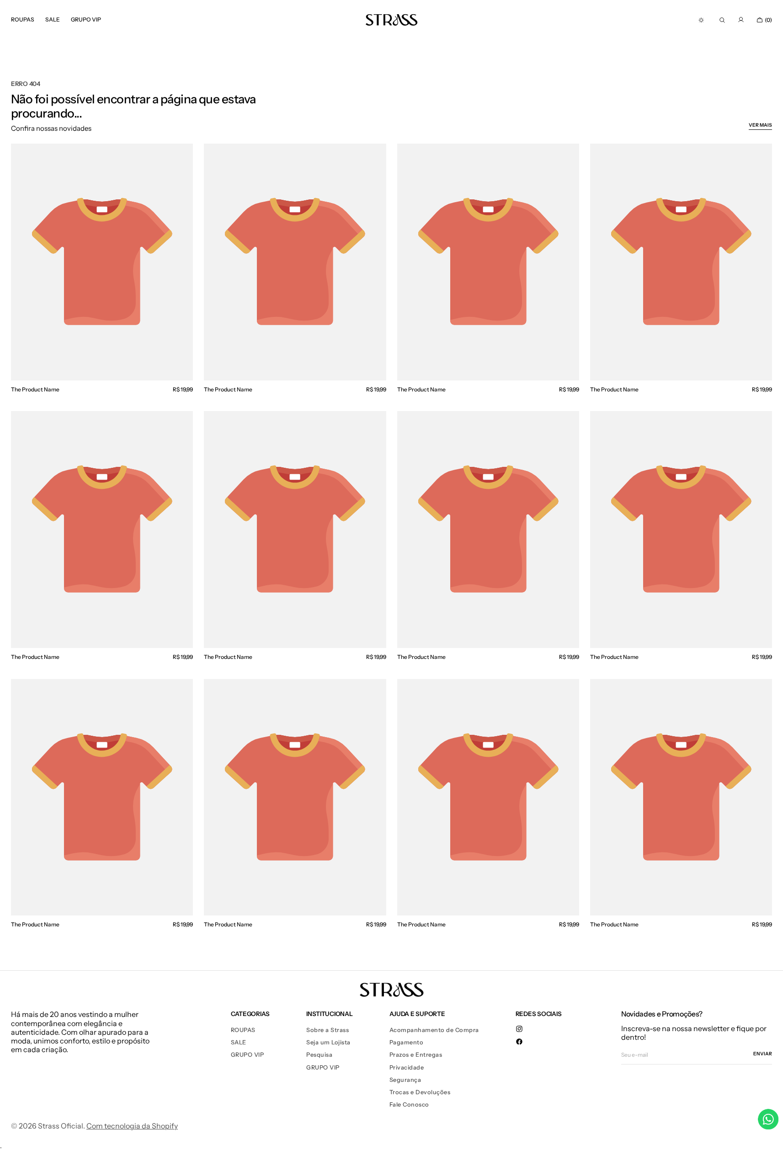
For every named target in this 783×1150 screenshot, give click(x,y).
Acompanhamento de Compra (434, 1030)
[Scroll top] (769, 1136)
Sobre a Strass (327, 1030)
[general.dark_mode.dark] (701, 20)
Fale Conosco (409, 1104)
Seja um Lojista (328, 1042)
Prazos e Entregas (415, 1054)
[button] (722, 20)
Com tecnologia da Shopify (132, 1126)
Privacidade (406, 1067)
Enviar (762, 1054)
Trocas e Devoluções (420, 1092)
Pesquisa (319, 1054)
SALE (238, 1042)
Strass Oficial (60, 1126)
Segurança (405, 1079)
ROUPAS (243, 1030)
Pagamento (406, 1042)
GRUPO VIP (247, 1054)
